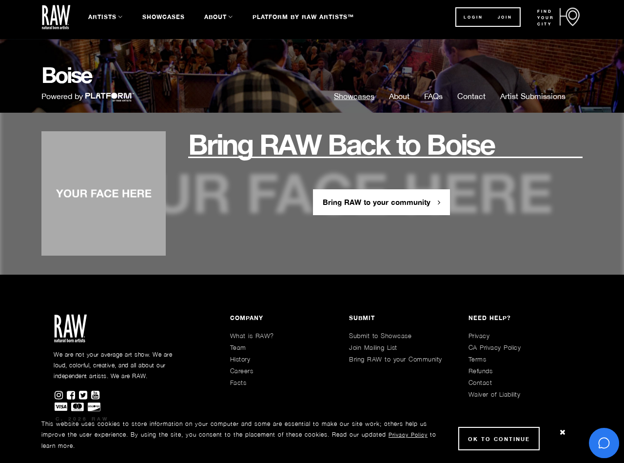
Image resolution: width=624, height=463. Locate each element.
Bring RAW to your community (378, 202)
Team (238, 347)
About (215, 16)
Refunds (480, 371)
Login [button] (473, 17)
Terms (477, 359)
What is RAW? (252, 336)
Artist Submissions (533, 96)
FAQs (433, 96)
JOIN (505, 17)
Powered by (63, 96)
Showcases (163, 16)
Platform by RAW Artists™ (303, 16)
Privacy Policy (408, 434)
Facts (238, 382)
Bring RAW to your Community (395, 359)
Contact (471, 96)
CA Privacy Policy (494, 347)
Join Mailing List (373, 347)
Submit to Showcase (380, 336)
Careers (242, 371)
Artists (102, 16)
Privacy (479, 336)
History (240, 359)
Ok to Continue (499, 439)
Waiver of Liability (494, 394)
